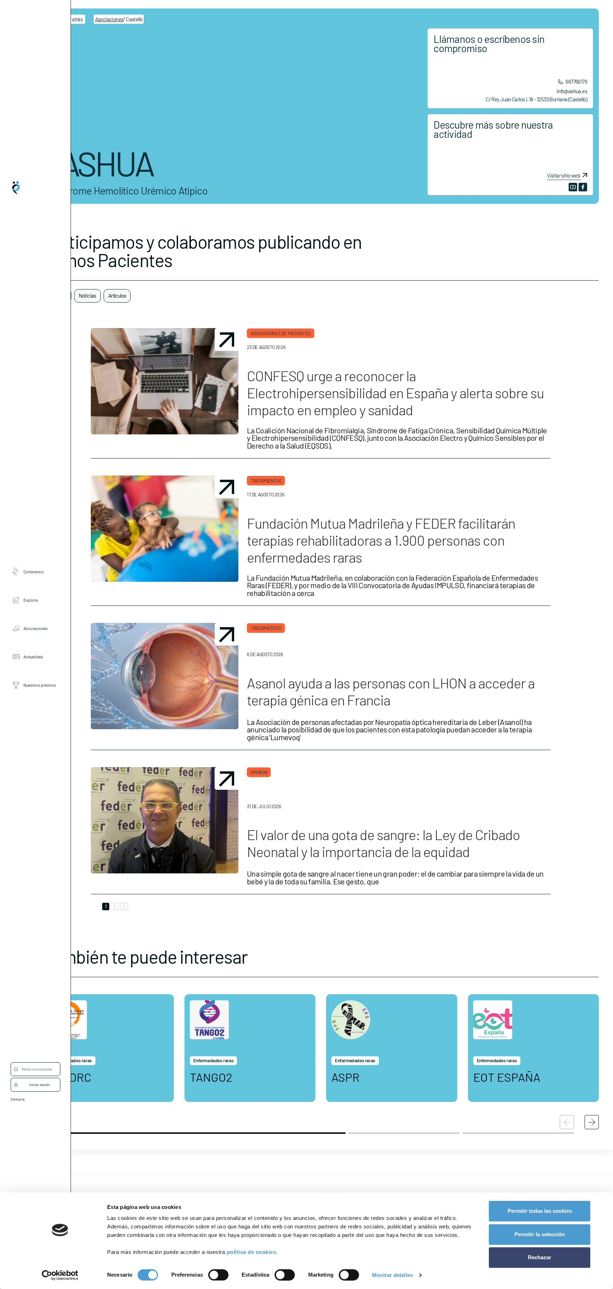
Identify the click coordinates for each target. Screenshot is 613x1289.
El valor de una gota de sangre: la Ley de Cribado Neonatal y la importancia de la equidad (383, 843)
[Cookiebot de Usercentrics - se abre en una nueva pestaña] (60, 1275)
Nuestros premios (39, 684)
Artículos (117, 295)
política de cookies (251, 1252)
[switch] (218, 1274)
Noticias (87, 295)
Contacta (17, 1099)
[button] (592, 1122)
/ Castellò (119, 19)
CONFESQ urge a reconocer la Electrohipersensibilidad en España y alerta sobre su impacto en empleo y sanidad (395, 392)
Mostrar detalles (392, 1275)
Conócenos (33, 571)
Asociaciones (35, 628)
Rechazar (539, 1257)
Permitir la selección (539, 1234)
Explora (30, 599)
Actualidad (33, 656)
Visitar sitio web (563, 176)
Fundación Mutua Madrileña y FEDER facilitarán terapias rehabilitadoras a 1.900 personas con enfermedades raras (381, 539)
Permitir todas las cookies (540, 1211)
